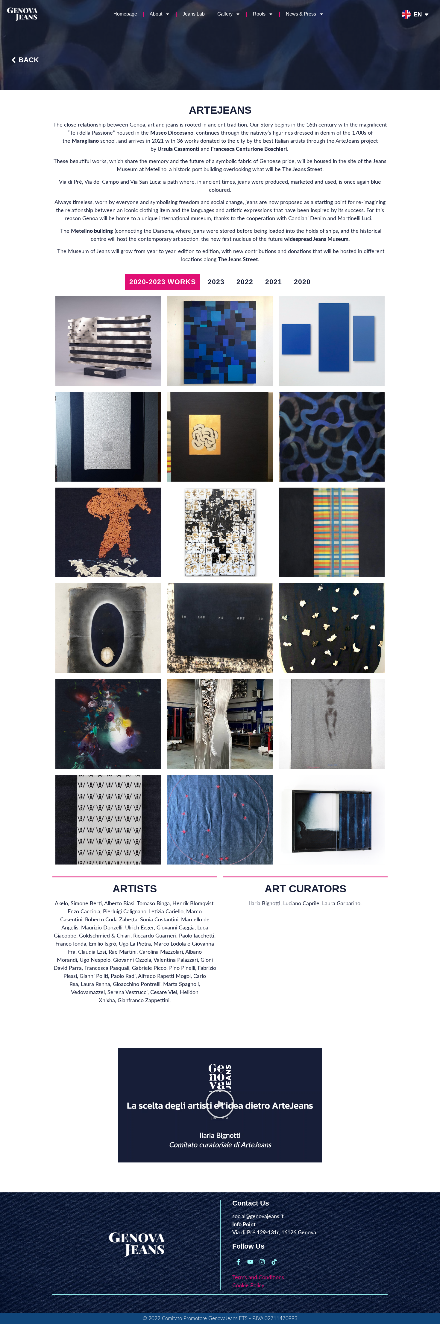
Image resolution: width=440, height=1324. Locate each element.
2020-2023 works (162, 282)
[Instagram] (262, 1262)
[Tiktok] (274, 1262)
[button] (220, 1105)
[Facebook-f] (238, 1262)
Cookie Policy (248, 1285)
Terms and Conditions (258, 1277)
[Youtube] (250, 1262)
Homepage (125, 13)
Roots (259, 13)
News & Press (301, 13)
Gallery (225, 13)
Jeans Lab (194, 13)
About (156, 13)
